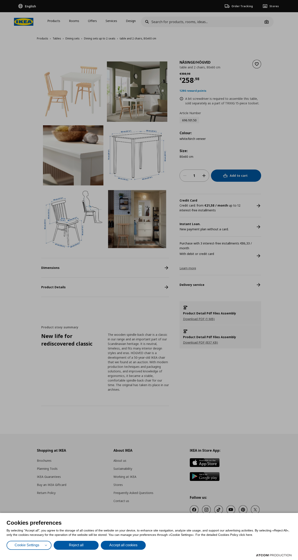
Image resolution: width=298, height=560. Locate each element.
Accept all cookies (123, 545)
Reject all (76, 545)
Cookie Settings (27, 545)
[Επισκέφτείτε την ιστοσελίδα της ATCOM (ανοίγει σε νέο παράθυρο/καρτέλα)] (273, 555)
